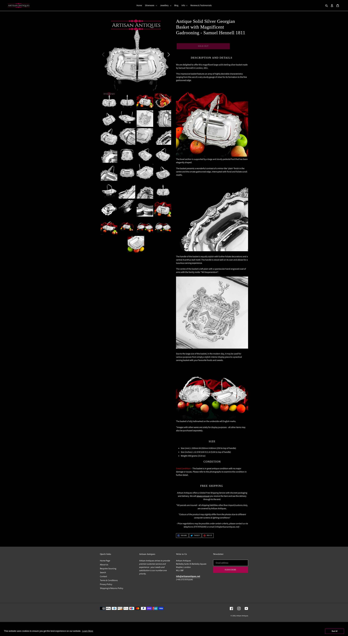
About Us (104, 564)
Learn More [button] (87, 631)
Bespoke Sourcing (108, 568)
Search (103, 572)
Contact (103, 576)
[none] (109, 100)
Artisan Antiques (242, 616)
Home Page (105, 560)
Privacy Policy (106, 584)
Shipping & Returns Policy (111, 588)
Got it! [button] (335, 631)
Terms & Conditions (109, 580)
